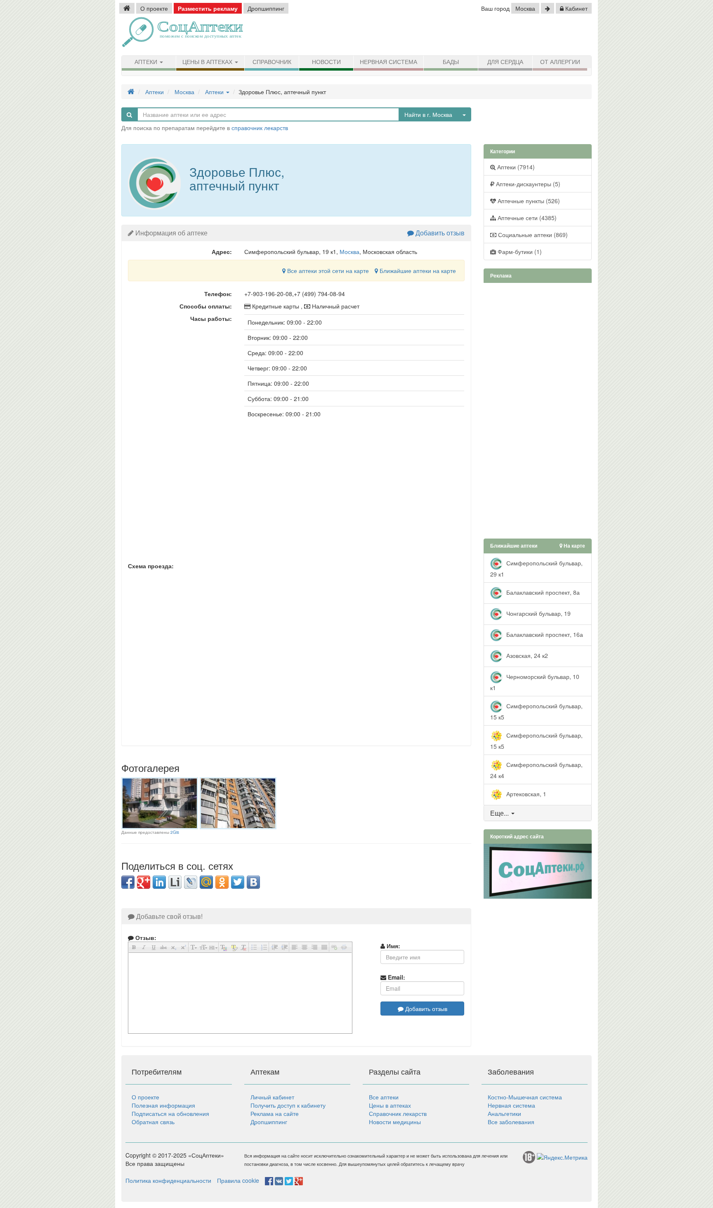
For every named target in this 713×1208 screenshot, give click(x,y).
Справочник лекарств (398, 1113)
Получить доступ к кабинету (288, 1105)
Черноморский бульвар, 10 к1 (534, 681)
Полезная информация (163, 1105)
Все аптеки (384, 1097)
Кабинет (576, 8)
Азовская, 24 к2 (526, 655)
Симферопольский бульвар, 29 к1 (536, 568)
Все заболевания (511, 1122)
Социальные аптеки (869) (532, 234)
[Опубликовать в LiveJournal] (190, 882)
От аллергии (560, 62)
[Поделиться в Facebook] (128, 882)
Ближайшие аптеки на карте (417, 270)
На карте (573, 545)
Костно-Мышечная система (525, 1097)
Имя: (392, 946)
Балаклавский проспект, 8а (542, 592)
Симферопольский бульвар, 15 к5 (536, 711)
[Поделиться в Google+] (143, 882)
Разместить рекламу (208, 8)
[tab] (538, 813)
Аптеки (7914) (515, 167)
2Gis (174, 832)
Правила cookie (238, 1180)
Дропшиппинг (266, 8)
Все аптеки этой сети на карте (327, 270)
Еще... (499, 813)
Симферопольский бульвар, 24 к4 (536, 769)
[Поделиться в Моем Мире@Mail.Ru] (206, 882)
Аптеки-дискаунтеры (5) (527, 184)
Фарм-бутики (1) (519, 251)
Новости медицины (395, 1122)
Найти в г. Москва (428, 114)
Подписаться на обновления (170, 1113)
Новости (326, 62)
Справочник (272, 62)
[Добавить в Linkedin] (159, 882)
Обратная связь (153, 1122)
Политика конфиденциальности (168, 1180)
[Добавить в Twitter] (237, 882)
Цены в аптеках (208, 62)
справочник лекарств (259, 127)
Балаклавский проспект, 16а (544, 634)
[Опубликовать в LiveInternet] (175, 882)
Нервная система (388, 62)
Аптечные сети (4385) (526, 218)
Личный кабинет (272, 1097)
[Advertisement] (497, 35)
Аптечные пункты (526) (528, 201)
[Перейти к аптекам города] (547, 8)
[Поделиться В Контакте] (253, 882)
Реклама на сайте (274, 1113)
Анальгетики (504, 1113)
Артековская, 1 (525, 793)
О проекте (154, 8)
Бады (451, 62)
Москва (525, 8)
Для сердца (505, 62)
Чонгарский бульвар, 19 (538, 613)
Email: (395, 977)
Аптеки (147, 62)
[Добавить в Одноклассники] (222, 882)
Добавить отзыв (439, 232)
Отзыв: (145, 937)
